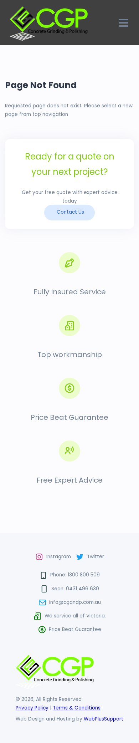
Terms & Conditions (77, 707)
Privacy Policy (32, 707)
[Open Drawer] (123, 23)
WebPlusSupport (103, 719)
